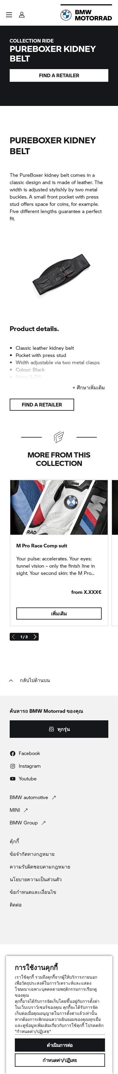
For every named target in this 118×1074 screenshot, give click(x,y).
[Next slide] (35, 637)
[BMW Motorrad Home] (86, 15)
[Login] (21, 13)
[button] (9, 15)
